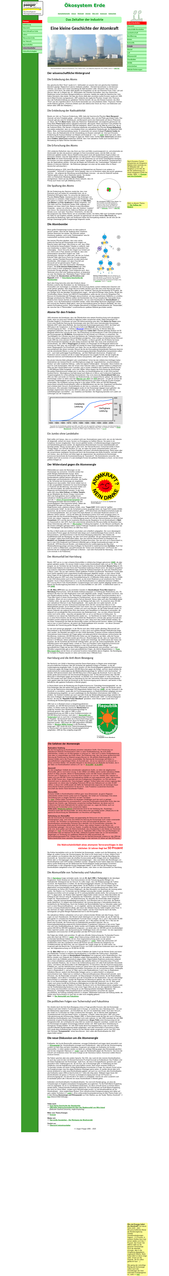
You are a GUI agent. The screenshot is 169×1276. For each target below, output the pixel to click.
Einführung (26, 25)
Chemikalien (131, 60)
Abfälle (129, 63)
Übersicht (26, 28)
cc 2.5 (109, 281)
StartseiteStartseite (64, 13)
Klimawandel (55, 1045)
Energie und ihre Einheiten (136, 175)
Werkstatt (81, 13)
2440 (113, 562)
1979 (95, 379)
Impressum (103, 13)
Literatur (88, 13)
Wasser (130, 50)
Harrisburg (57, 878)
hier (52, 799)
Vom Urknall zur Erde (30, 31)
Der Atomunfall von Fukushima (67, 996)
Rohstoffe (130, 43)
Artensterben (132, 66)
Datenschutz (112, 13)
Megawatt (80, 329)
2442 (52, 586)
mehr (102, 135)
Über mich (95, 13)
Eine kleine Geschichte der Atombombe (65, 1106)
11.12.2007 (98, 765)
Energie (53, 1115)
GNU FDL (117, 68)
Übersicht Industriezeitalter (60, 1125)
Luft (128, 53)
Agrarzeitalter (27, 45)
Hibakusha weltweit (65, 809)
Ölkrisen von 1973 (83, 379)
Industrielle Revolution (135, 29)
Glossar (73, 13)
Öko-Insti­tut (77, 524)
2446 (102, 689)
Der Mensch (27, 41)
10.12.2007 (90, 765)
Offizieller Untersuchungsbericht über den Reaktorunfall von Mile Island (77, 1107)
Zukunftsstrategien (29, 51)
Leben (24, 35)
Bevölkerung (131, 36)
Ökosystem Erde (28, 38)
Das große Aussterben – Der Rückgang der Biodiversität (71, 1120)
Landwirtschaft (132, 33)
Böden (129, 40)
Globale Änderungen (134, 70)
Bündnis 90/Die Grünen (64, 724)
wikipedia (105, 208)
